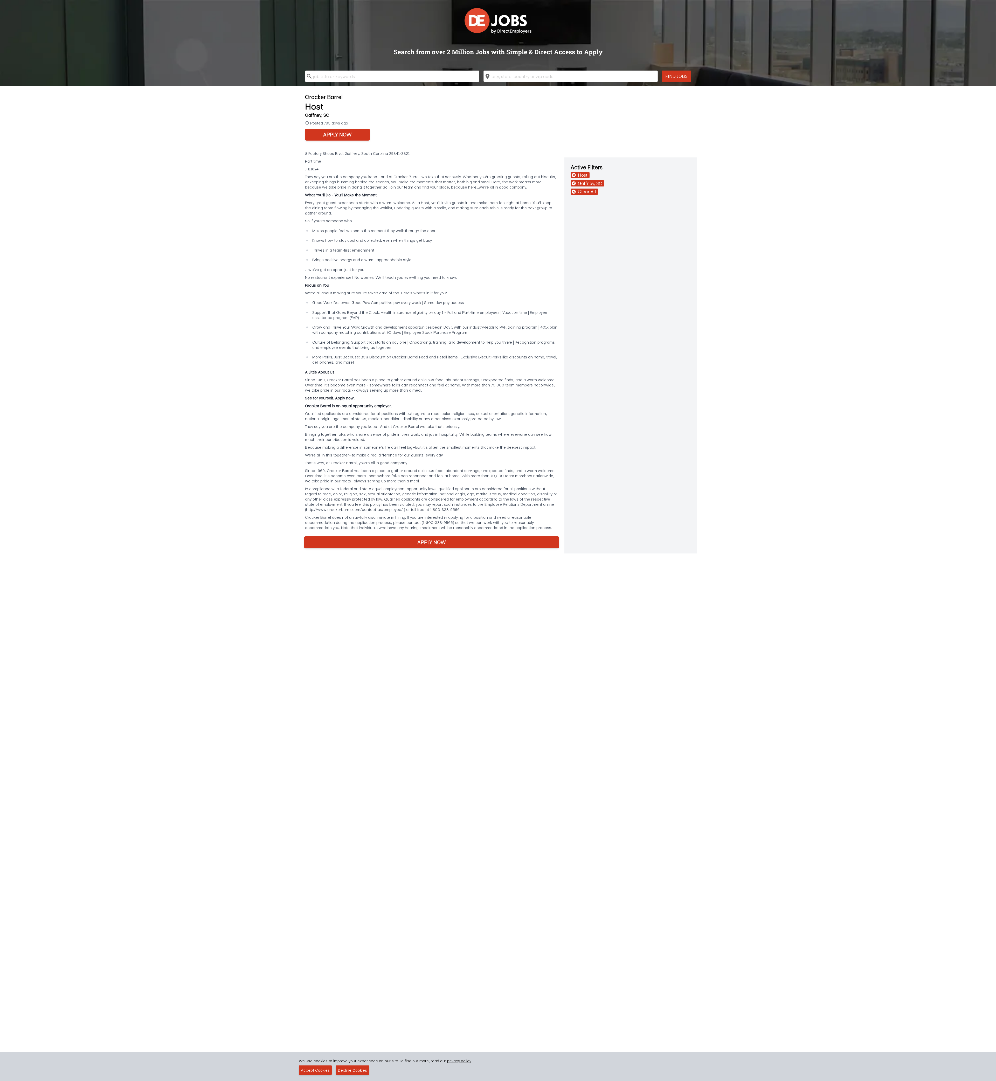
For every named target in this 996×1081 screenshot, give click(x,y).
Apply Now (337, 134)
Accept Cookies (315, 1070)
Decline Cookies (352, 1070)
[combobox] (392, 76)
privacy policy (459, 1061)
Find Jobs (676, 76)
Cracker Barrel (324, 97)
